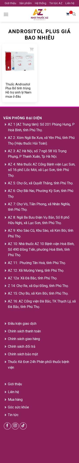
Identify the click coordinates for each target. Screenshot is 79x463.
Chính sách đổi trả (21, 346)
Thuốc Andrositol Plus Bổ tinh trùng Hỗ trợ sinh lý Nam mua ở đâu (18, 90)
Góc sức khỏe (18, 407)
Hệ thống (40, 3)
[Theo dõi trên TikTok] (23, 426)
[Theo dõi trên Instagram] (15, 426)
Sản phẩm (25, 3)
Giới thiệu (10, 3)
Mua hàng (15, 399)
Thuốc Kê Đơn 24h (22, 362)
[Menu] (6, 14)
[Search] (74, 14)
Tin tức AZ (55, 3)
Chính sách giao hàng (24, 339)
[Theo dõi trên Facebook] (7, 426)
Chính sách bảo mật (23, 354)
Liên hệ (69, 3)
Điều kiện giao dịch (22, 323)
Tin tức (13, 415)
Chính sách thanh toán (24, 331)
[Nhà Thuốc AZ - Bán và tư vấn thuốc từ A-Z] (39, 14)
